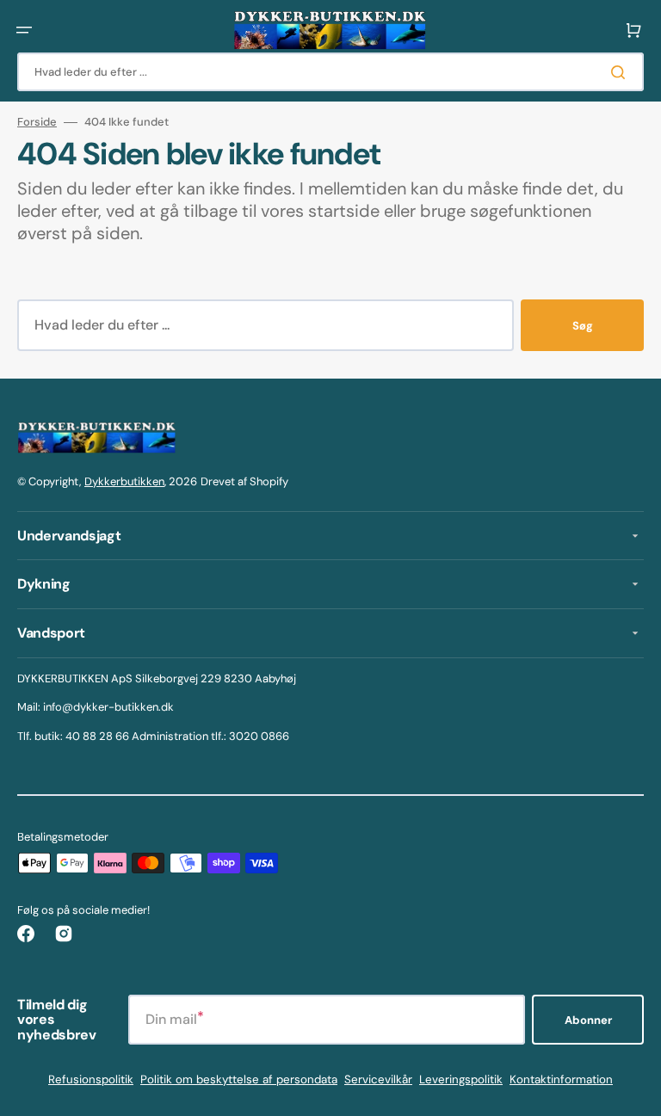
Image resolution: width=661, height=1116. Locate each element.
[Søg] (621, 72)
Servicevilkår (378, 1079)
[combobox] (330, 71)
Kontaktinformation (561, 1079)
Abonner (588, 1020)
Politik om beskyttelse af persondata (238, 1079)
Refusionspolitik (90, 1079)
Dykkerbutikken (124, 481)
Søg (582, 325)
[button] (24, 30)
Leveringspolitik (461, 1079)
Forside (37, 122)
